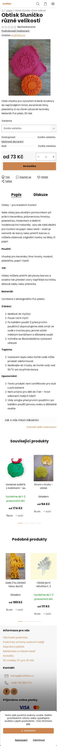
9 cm (37, 614)
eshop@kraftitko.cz (22, 676)
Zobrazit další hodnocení (41, 427)
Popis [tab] (16, 194)
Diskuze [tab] (41, 194)
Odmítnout (39, 740)
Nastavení (21, 740)
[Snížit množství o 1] (38, 157)
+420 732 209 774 (21, 683)
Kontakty (8, 656)
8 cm (37, 511)
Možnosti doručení (12, 141)
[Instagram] (14, 691)
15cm (9, 515)
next (55, 469)
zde (28, 724)
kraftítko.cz (18, 35)
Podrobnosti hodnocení (15, 31)
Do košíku (29, 166)
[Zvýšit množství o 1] (53, 157)
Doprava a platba (13, 646)
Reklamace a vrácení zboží (19, 651)
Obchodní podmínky (15, 637)
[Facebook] (6, 691)
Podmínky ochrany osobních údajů (23, 642)
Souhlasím (30, 730)
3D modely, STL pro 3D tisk (18, 660)
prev (3, 469)
